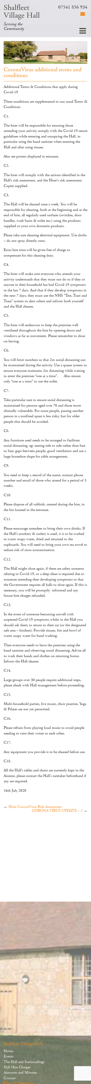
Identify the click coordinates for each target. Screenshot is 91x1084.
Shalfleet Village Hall (22, 11)
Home (8, 1051)
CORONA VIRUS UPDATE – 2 (57, 810)
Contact (10, 1078)
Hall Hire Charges (17, 1067)
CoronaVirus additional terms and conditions (43, 72)
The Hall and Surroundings (24, 1061)
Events (8, 1056)
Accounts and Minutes (20, 1072)
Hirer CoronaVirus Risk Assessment (35, 806)
